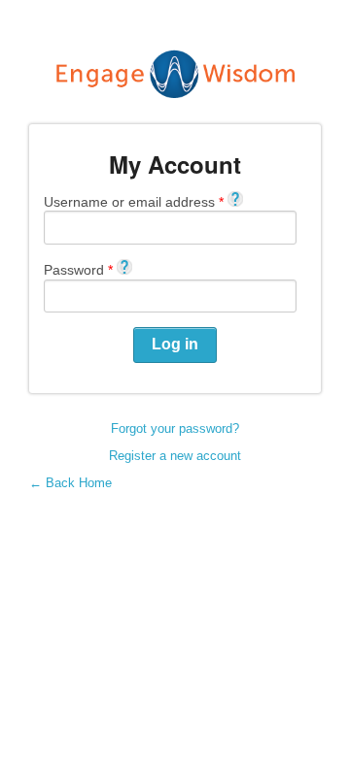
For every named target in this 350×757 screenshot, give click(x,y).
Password (78, 269)
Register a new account (175, 455)
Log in (175, 344)
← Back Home (70, 483)
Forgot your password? (175, 428)
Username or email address (134, 201)
